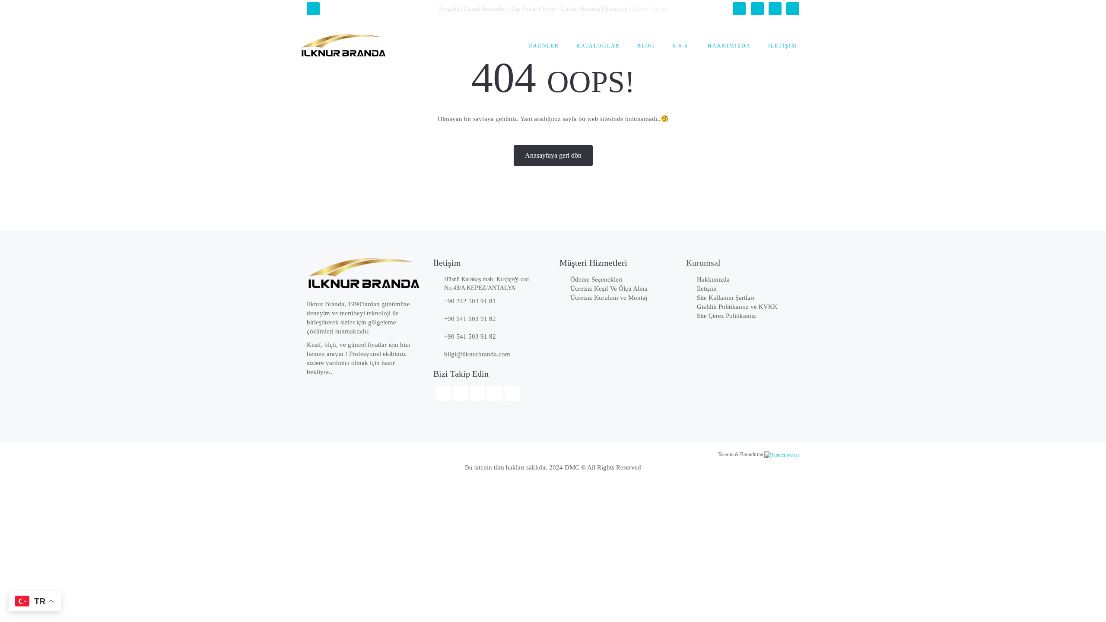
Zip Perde (524, 8)
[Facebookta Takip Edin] (739, 8)
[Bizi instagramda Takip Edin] (757, 8)
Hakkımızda (729, 46)
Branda (590, 8)
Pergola (449, 8)
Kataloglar (598, 46)
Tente (549, 8)
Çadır (568, 8)
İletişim (782, 46)
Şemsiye (616, 8)
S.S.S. (681, 46)
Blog (646, 46)
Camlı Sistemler (485, 8)
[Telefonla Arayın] (313, 8)
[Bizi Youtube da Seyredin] (775, 8)
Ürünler (543, 46)
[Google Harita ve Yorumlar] (792, 8)
